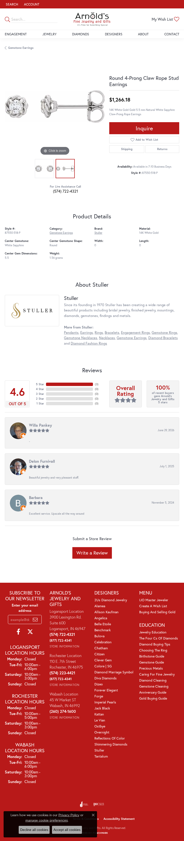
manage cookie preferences (46, 820)
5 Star (40, 384)
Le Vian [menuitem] (99, 720)
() (96, 384)
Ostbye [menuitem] (99, 726)
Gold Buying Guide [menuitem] (153, 698)
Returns (162, 149)
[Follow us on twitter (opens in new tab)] (30, 632)
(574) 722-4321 (65, 191)
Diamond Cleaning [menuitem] (153, 680)
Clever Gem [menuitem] (103, 660)
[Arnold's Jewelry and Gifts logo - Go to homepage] (92, 19)
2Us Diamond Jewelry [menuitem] (110, 600)
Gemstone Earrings (21, 48)
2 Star (40, 398)
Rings (99, 332)
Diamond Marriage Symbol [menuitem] (113, 672)
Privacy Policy (68, 815)
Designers (113, 34)
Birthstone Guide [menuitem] (151, 656)
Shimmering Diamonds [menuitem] (110, 744)
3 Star (40, 394)
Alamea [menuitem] (99, 606)
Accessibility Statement (119, 819)
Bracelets (112, 332)
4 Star (40, 389)
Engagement (16, 34)
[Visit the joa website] (84, 804)
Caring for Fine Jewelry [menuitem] (157, 674)
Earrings (86, 332)
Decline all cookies (34, 830)
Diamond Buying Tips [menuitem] (154, 644)
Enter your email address (25, 608)
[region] (54, 106)
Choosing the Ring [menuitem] (153, 650)
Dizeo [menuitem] (98, 684)
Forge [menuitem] (98, 696)
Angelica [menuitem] (100, 618)
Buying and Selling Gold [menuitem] (157, 612)
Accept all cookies (66, 830)
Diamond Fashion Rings (89, 343)
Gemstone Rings (164, 332)
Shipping (126, 149)
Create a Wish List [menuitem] (153, 606)
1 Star (40, 403)
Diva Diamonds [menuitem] (105, 678)
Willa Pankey (40, 425)
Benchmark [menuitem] (102, 630)
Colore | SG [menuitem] (103, 666)
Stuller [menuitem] (99, 750)
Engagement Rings (135, 332)
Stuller (98, 232)
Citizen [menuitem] (99, 654)
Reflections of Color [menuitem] (109, 738)
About (143, 34)
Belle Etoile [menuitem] (102, 624)
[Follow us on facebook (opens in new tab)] (18, 632)
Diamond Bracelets (163, 337)
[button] (11, 4)
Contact (171, 34)
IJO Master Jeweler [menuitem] (153, 600)
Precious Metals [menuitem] (151, 668)
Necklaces (107, 337)
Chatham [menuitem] (101, 648)
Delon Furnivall (42, 461)
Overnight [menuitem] (101, 732)
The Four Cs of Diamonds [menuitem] (158, 638)
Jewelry (49, 34)
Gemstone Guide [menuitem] (151, 662)
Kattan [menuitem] (99, 714)
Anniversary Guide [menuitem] (152, 692)
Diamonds (80, 34)
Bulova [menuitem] (99, 636)
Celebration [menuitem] (103, 642)
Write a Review (92, 553)
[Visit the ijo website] (98, 804)
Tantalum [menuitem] (101, 756)
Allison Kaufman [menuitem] (106, 612)
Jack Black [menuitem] (102, 708)
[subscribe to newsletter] (35, 619)
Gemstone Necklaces (80, 337)
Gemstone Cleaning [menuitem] (153, 686)
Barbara (36, 497)
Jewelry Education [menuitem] (153, 632)
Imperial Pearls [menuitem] (105, 702)
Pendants (71, 332)
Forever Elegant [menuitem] (106, 690)
